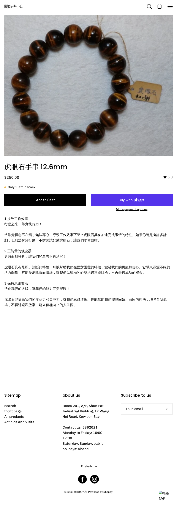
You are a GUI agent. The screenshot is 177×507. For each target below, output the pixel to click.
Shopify (107, 491)
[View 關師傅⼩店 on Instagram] (94, 479)
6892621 (90, 427)
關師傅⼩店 (14, 6)
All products (14, 417)
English (86, 466)
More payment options (131, 209)
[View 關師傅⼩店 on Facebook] (82, 479)
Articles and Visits (19, 422)
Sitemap (12, 395)
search (10, 406)
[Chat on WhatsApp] (165, 499)
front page (13, 411)
